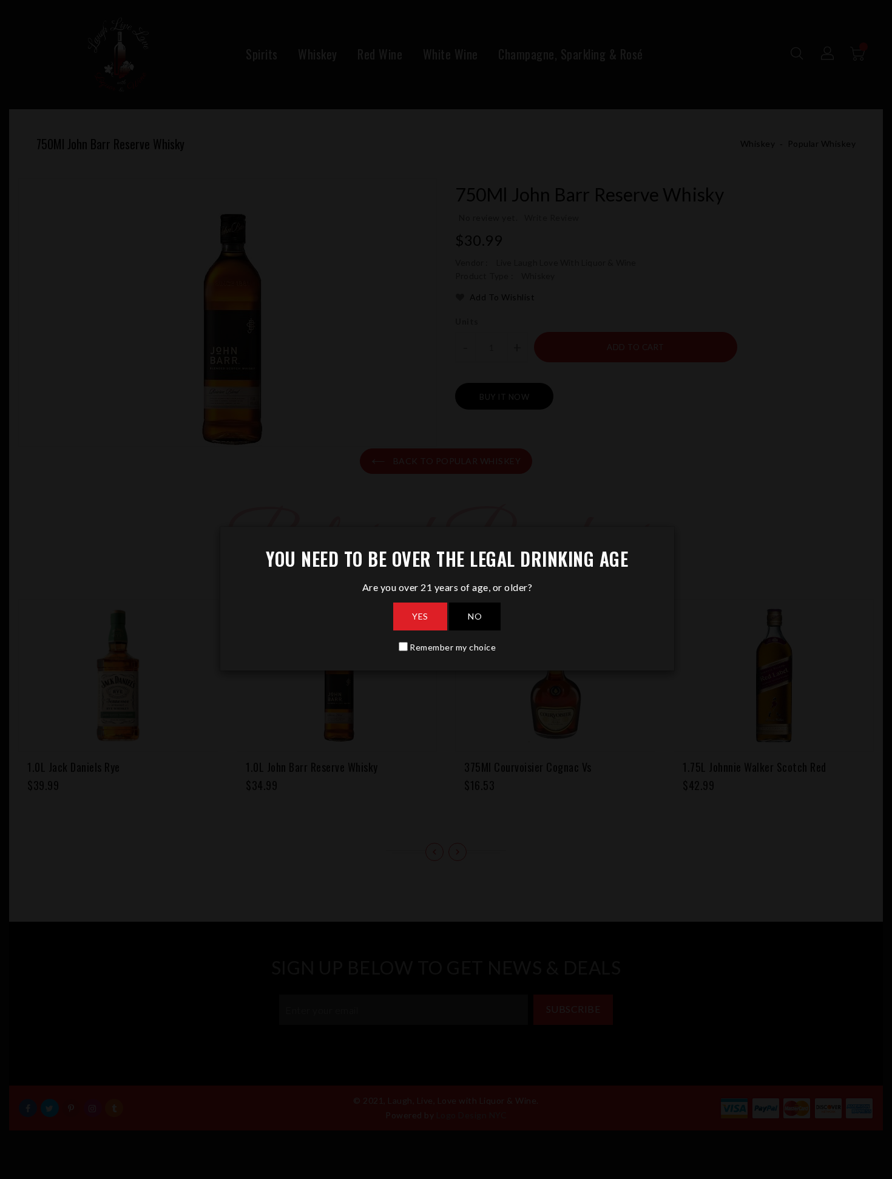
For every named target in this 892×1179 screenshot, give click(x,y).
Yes (420, 616)
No (475, 616)
